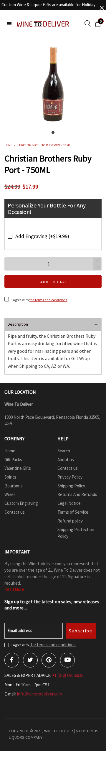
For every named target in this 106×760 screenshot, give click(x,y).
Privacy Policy (69, 477)
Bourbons (13, 486)
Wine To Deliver (58, 730)
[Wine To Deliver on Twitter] (30, 660)
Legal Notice (69, 503)
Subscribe (80, 631)
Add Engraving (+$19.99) (42, 236)
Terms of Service (72, 512)
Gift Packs (13, 459)
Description (18, 324)
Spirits (10, 477)
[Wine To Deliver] (43, 24)
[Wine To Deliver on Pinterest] (49, 660)
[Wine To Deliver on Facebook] (11, 660)
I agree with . (39, 300)
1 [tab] (53, 132)
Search (63, 451)
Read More (14, 589)
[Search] (87, 24)
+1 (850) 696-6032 (67, 675)
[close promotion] (101, 8)
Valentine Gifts (17, 468)
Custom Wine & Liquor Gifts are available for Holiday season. (48, 8)
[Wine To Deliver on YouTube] (67, 660)
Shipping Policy (71, 486)
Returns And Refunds (77, 494)
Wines (10, 494)
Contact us (14, 512)
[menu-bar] (9, 23)
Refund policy (70, 521)
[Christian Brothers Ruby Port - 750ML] (53, 84)
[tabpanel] (53, 84)
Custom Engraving (21, 503)
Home (9, 451)
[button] (97, 267)
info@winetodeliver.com (39, 694)
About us (65, 459)
